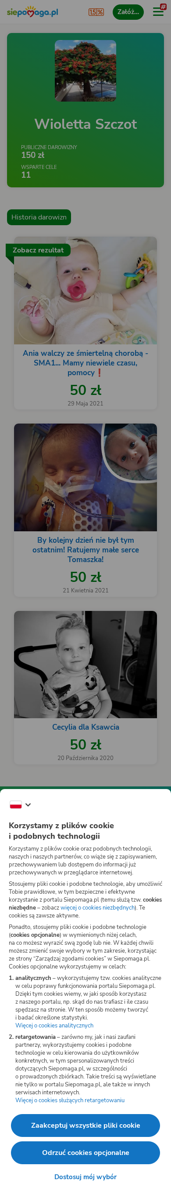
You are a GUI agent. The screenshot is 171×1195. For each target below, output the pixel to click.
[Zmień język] (20, 805)
